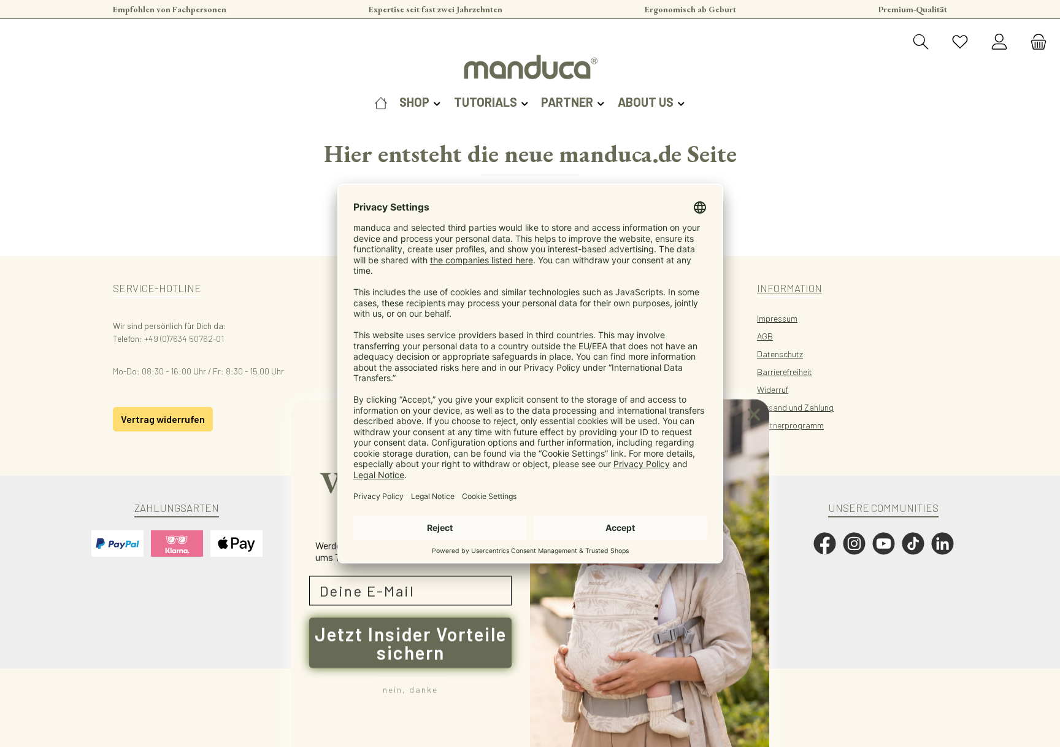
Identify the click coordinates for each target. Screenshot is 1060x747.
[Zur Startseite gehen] (530, 66)
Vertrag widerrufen (163, 419)
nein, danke (410, 667)
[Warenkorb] (1035, 42)
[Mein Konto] (999, 42)
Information (789, 288)
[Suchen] (920, 42)
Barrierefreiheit (784, 371)
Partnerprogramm (790, 425)
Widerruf (772, 389)
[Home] (381, 102)
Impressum (777, 318)
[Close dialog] (754, 392)
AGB (765, 336)
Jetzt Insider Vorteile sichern (411, 620)
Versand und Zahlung (795, 407)
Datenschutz (780, 354)
